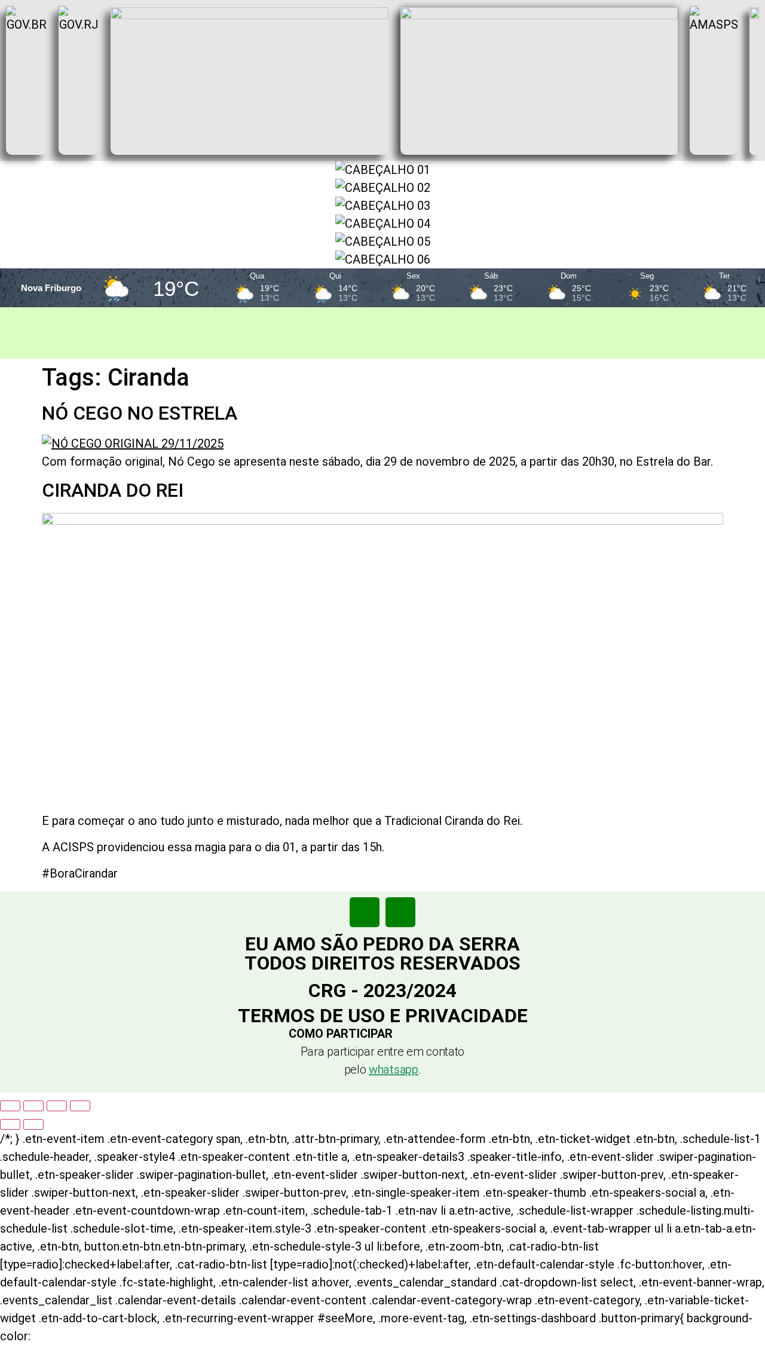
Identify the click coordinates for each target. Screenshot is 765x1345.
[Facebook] (365, 912)
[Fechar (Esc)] (80, 1106)
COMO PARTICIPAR (341, 1033)
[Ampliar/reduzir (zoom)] (10, 1106)
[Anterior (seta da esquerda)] (10, 1124)
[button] (383, 1034)
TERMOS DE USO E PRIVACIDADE (383, 1015)
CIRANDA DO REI (112, 490)
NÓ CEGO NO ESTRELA (139, 413)
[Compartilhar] (57, 1106)
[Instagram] (400, 912)
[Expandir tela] (33, 1106)
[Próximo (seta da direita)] (33, 1124)
